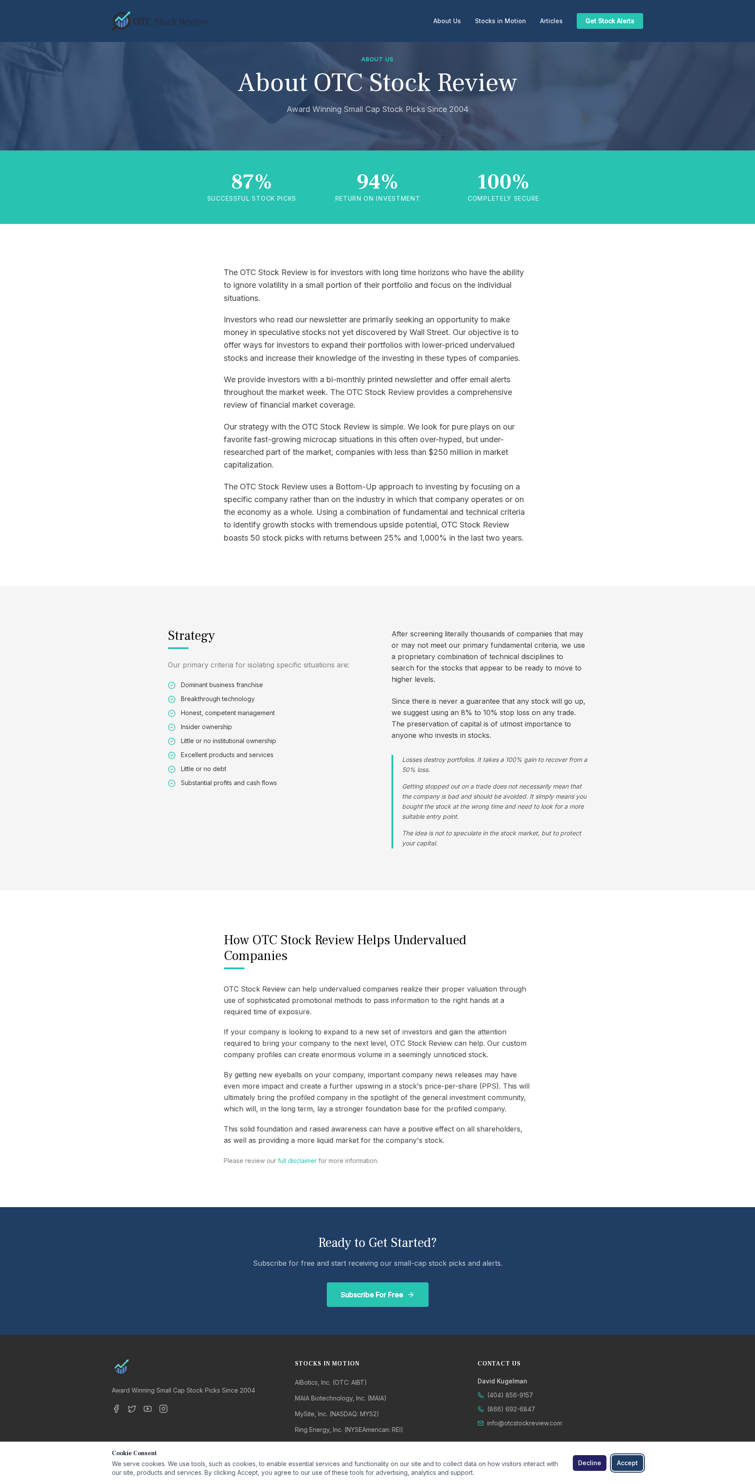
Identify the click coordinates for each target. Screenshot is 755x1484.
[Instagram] (163, 1408)
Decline (589, 1463)
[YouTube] (147, 1408)
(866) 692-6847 (511, 1409)
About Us (447, 20)
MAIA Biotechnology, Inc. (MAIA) (341, 1398)
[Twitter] (132, 1408)
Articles (551, 20)
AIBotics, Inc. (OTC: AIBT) (331, 1382)
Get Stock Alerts (609, 20)
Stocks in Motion (500, 20)
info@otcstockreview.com (524, 1423)
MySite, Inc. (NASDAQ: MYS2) (337, 1414)
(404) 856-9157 (510, 1395)
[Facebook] (116, 1408)
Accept (627, 1463)
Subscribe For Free (372, 1294)
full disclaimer (297, 1160)
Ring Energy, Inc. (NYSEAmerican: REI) (349, 1429)
